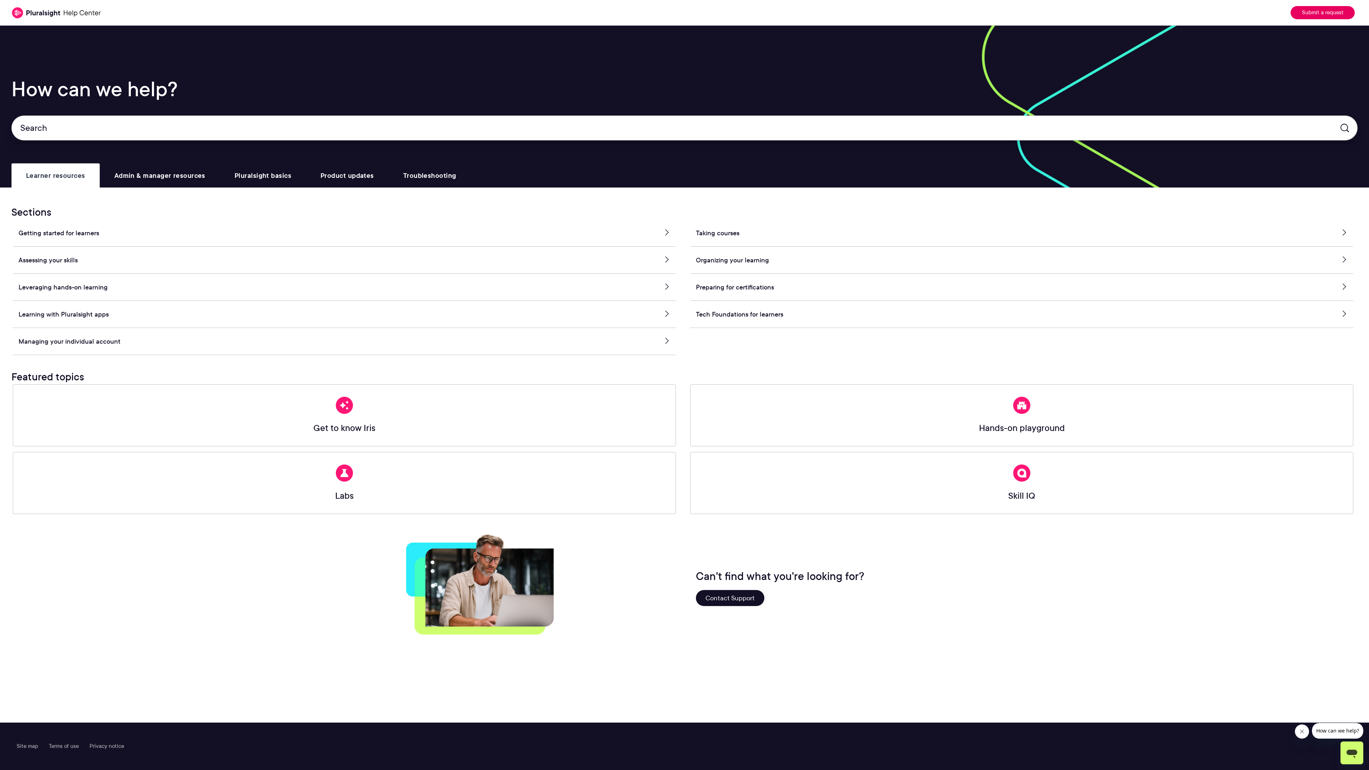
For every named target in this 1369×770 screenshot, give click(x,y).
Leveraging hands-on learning (63, 287)
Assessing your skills (48, 260)
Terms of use (64, 746)
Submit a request (1323, 12)
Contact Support (730, 598)
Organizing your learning (732, 260)
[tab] (55, 175)
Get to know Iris (344, 428)
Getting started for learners (59, 233)
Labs (344, 496)
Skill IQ (1021, 496)
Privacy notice (106, 746)
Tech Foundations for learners (739, 314)
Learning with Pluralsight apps (64, 314)
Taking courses (717, 233)
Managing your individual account (70, 341)
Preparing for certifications (735, 287)
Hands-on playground (1022, 428)
